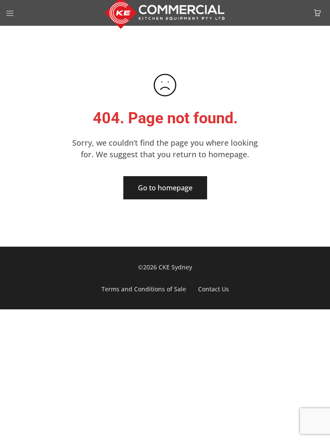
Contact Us (213, 289)
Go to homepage (165, 187)
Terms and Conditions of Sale (143, 289)
